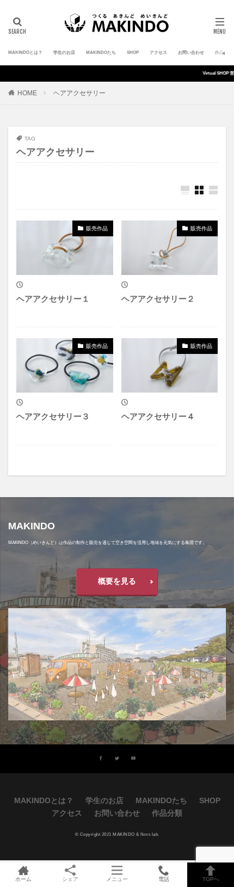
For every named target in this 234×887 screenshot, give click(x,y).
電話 (163, 879)
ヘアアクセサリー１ (53, 298)
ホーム (23, 879)
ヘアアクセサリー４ (158, 416)
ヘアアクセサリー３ (53, 416)
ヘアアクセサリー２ (158, 298)
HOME (27, 93)
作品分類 (223, 52)
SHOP (133, 52)
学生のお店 (64, 52)
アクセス (158, 52)
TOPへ (210, 879)
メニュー (117, 879)
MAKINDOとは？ (25, 52)
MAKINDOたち (101, 52)
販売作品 (97, 228)
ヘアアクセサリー (79, 93)
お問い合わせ (191, 52)
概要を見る (117, 581)
